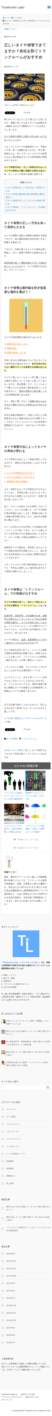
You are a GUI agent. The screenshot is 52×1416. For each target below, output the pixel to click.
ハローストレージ (13, 1139)
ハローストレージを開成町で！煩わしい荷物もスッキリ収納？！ (34, 829)
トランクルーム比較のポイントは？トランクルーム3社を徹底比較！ (14, 796)
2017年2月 (10, 1291)
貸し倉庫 (10, 1183)
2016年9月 (10, 1328)
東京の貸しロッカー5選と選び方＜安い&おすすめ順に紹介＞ (27, 1218)
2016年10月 (11, 1320)
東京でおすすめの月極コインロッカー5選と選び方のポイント (28, 1208)
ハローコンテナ (12, 1131)
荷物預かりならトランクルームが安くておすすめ (34, 796)
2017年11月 (11, 1268)
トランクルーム (29, 739)
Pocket (27, 113)
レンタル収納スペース (15, 1154)
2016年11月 (11, 1313)
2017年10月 (11, 1276)
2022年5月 (10, 1254)
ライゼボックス (12, 1146)
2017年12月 (11, 1261)
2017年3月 (10, 1283)
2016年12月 (11, 1305)
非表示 (28, 182)
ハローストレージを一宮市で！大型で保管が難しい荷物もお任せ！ (13, 829)
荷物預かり (10, 1176)
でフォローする (27, 839)
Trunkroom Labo (12, 7)
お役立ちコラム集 (27, 1394)
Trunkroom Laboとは (9, 1394)
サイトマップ (6, 1400)
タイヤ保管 (12, 739)
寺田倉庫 (10, 1168)
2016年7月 (10, 1342)
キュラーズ (10, 1109)
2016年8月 (10, 1335)
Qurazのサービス (32, 1397)
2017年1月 (10, 1298)
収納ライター (10, 29)
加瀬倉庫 (10, 1161)
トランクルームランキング (11, 1397)
